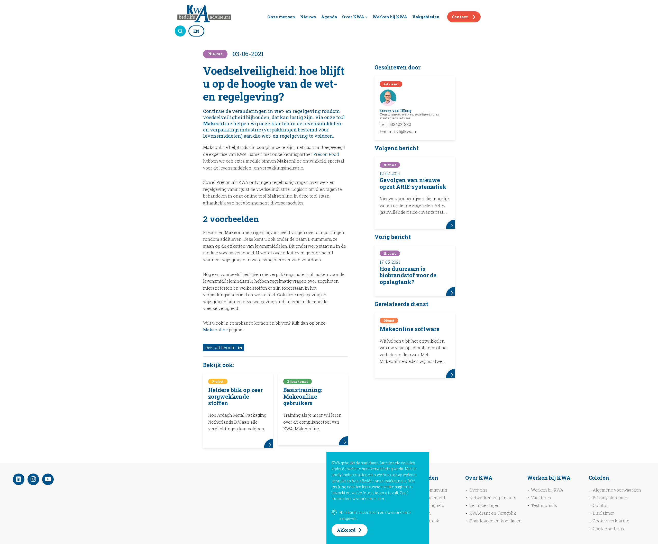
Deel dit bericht (220, 347)
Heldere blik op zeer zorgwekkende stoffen (235, 396)
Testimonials (544, 505)
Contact (460, 16)
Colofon (601, 505)
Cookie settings (608, 528)
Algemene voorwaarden (617, 490)
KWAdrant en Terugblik (492, 513)
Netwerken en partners (492, 497)
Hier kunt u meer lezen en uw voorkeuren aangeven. (375, 515)
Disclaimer (603, 513)
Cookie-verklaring (611, 520)
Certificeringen (484, 505)
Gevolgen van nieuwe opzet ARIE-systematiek (413, 183)
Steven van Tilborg (396, 111)
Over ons (478, 490)
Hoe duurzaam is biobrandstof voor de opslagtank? (408, 275)
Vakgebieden (426, 16)
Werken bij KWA (389, 16)
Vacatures (541, 497)
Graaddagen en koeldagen (495, 520)
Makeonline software (410, 329)
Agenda (329, 16)
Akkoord (346, 530)
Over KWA (353, 16)
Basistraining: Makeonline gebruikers (302, 396)
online (216, 329)
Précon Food (326, 154)
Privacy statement (611, 497)
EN (196, 31)
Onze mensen (281, 16)
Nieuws (308, 16)
